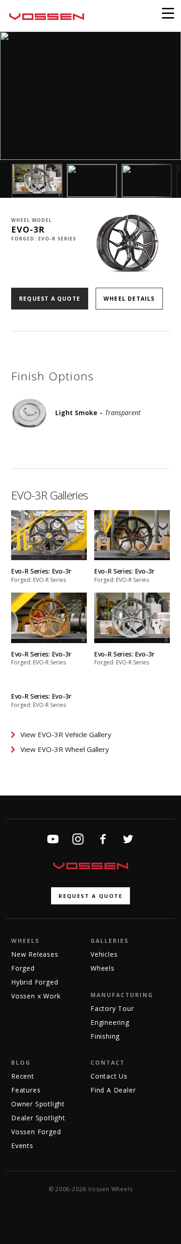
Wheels (25, 941)
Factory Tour (112, 1008)
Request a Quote (49, 299)
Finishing (105, 1036)
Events (22, 1145)
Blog (21, 1063)
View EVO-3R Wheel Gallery (64, 749)
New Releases (34, 954)
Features (25, 1090)
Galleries (109, 941)
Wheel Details (129, 299)
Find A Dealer (113, 1090)
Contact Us (109, 1076)
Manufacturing (121, 995)
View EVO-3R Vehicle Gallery (65, 734)
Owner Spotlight (38, 1103)
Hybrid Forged (34, 982)
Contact (107, 1063)
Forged (23, 968)
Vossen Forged (36, 1131)
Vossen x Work (35, 995)
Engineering (109, 1022)
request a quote (90, 895)
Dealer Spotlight (38, 1117)
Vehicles (103, 954)
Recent (22, 1076)
